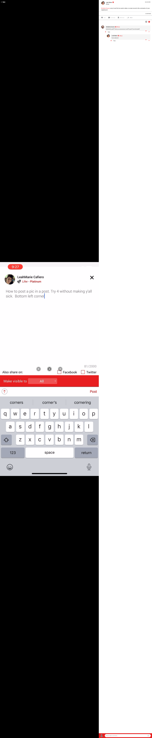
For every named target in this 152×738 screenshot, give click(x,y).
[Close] (3, 2)
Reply (109, 32)
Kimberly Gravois (105, 8)
